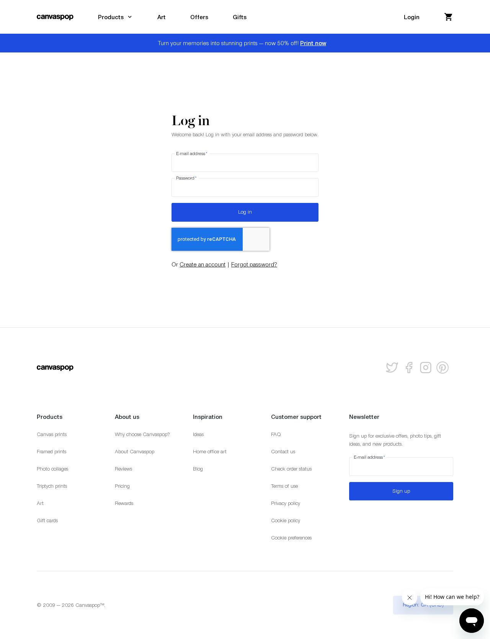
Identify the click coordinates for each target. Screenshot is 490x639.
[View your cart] (449, 17)
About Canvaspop (134, 451)
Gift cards (47, 520)
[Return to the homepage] (55, 17)
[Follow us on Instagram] (426, 367)
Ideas (198, 434)
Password (186, 178)
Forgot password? (254, 264)
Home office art (210, 451)
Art (40, 503)
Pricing (122, 486)
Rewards (124, 503)
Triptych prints (52, 486)
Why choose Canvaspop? (142, 434)
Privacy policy (285, 503)
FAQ (276, 434)
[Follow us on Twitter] (392, 367)
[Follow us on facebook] (409, 367)
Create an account (202, 264)
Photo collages (52, 469)
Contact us (283, 451)
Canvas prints (52, 434)
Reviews (123, 469)
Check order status (291, 469)
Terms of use (284, 486)
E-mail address (192, 153)
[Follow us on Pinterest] (442, 367)
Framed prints (51, 451)
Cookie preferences (291, 538)
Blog (198, 469)
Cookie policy (285, 520)
